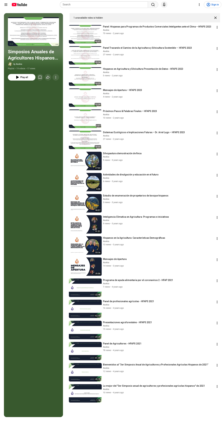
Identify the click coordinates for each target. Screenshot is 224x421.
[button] (33, 31)
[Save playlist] (40, 77)
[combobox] (105, 5)
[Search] (153, 4)
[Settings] (199, 5)
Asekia (106, 30)
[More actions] (55, 77)
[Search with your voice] (164, 4)
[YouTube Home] (19, 4)
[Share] (48, 77)
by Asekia (17, 64)
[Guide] (6, 5)
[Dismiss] (215, 17)
